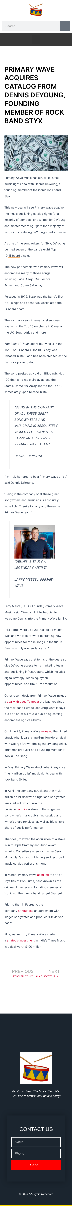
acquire (22, 809)
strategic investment (21, 940)
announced (25, 911)
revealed (46, 731)
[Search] (65, 26)
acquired (43, 875)
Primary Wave (13, 178)
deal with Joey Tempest (23, 701)
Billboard (14, 255)
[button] (36, 39)
